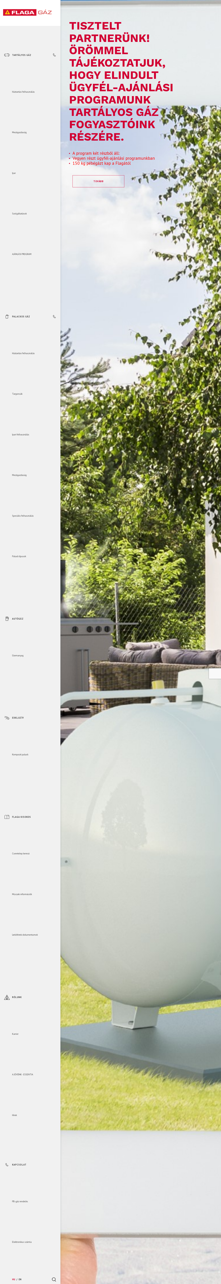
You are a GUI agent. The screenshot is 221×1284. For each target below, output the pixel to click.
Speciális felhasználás (23, 515)
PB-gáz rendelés (20, 1201)
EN (20, 1279)
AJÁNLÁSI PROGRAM (21, 254)
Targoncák (17, 393)
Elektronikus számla (22, 1242)
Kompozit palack (20, 754)
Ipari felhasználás (20, 434)
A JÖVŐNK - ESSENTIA (22, 1074)
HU (14, 1279)
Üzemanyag (17, 655)
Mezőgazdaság (19, 132)
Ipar (14, 173)
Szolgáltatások (19, 213)
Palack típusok (19, 556)
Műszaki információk (22, 894)
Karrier (15, 1034)
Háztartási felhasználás (23, 91)
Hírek (14, 1115)
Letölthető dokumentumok (25, 934)
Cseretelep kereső (21, 853)
